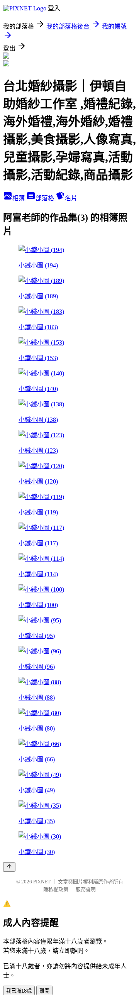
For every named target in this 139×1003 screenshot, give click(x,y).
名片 (71, 198)
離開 (44, 991)
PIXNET (42, 882)
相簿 (19, 198)
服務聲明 (86, 889)
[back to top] (9, 867)
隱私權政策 (55, 889)
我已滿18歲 (19, 991)
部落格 (46, 198)
